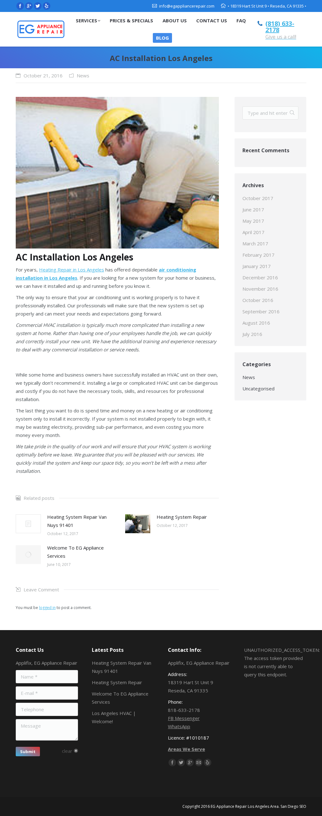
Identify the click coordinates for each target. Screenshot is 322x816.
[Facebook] (20, 6)
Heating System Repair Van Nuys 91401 (77, 521)
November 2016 (260, 289)
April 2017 (253, 232)
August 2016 (256, 323)
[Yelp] (46, 6)
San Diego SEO (293, 806)
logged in (47, 607)
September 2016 (261, 311)
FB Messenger (184, 718)
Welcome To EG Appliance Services (75, 552)
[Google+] (29, 6)
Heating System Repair (182, 517)
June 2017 (253, 209)
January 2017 (256, 266)
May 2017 (253, 221)
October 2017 (257, 198)
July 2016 (252, 334)
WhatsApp (179, 726)
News (83, 75)
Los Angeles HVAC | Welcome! (114, 717)
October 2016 (257, 300)
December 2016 (260, 277)
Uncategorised (258, 388)
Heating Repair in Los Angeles (71, 269)
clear (67, 751)
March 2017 (255, 243)
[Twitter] (38, 6)
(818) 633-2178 (279, 26)
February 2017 (258, 255)
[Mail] (199, 762)
